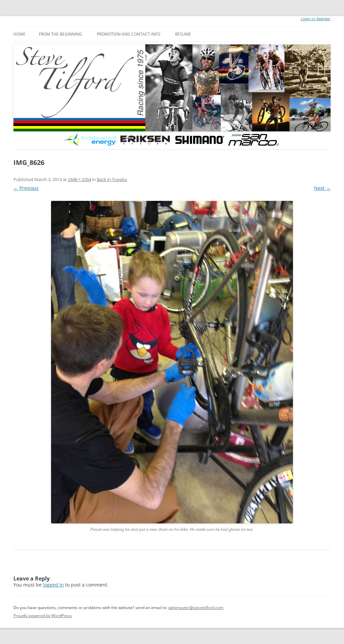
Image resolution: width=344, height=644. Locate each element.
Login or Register (316, 18)
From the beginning (60, 34)
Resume (183, 34)
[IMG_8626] (172, 362)
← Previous (26, 188)
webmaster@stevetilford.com (195, 607)
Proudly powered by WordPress (42, 615)
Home (19, 34)
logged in (53, 585)
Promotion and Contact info (128, 34)
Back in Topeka (112, 179)
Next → (322, 188)
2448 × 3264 (79, 179)
